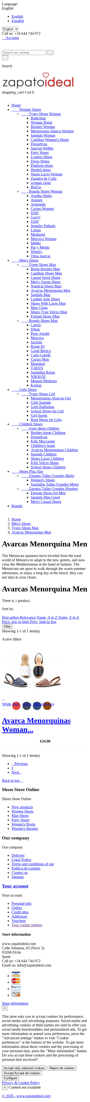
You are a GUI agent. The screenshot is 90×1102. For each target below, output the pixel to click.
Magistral (38, 364)
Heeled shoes (41, 170)
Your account (15, 885)
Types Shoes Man (38, 265)
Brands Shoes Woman (41, 191)
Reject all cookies (62, 1068)
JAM (34, 221)
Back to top (12, 780)
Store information (15, 1003)
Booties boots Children (48, 433)
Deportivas (39, 144)
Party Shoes (40, 153)
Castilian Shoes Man (46, 273)
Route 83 (38, 346)
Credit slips (20, 912)
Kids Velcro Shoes (45, 463)
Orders (17, 908)
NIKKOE (38, 377)
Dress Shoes (40, 161)
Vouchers (19, 921)
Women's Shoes (43, 480)
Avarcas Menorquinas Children (54, 450)
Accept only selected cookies (24, 1068)
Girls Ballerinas (42, 407)
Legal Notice (21, 860)
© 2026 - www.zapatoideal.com (26, 1096)
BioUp (36, 187)
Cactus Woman (42, 209)
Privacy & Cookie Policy (21, 1083)
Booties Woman (43, 127)
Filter (7, 626)
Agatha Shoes (41, 196)
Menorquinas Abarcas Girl (51, 398)
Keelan (36, 385)
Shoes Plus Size (27, 471)
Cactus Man (40, 359)
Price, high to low (43, 622)
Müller (36, 243)
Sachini (36, 342)
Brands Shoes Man (39, 321)
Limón (36, 230)
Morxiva (37, 338)
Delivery (18, 855)
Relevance (28, 617)
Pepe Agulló (40, 334)
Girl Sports (39, 415)
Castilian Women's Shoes (50, 140)
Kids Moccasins (43, 441)
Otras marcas (40, 256)
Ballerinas (38, 118)
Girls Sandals (41, 402)
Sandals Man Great (45, 497)
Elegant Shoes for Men (48, 493)
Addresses (19, 916)
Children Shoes (27, 424)
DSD (35, 213)
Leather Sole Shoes (45, 299)
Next (17, 772)
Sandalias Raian (43, 372)
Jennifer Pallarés (43, 226)
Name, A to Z (47, 617)
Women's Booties (25, 828)
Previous (20, 764)
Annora (36, 200)
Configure (10, 1078)
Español (18, 21)
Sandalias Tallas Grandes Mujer (55, 484)
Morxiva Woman (43, 239)
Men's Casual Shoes (46, 502)
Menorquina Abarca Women (52, 131)
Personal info (21, 903)
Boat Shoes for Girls (46, 420)
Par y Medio (40, 247)
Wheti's (36, 252)
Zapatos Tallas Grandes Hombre (49, 489)
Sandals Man (40, 295)
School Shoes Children (48, 467)
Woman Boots (41, 122)
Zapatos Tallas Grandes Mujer (47, 476)
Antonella (38, 204)
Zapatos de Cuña (43, 178)
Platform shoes (42, 165)
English (17, 16)
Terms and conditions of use (33, 864)
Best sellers (11, 617)
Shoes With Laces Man (48, 303)
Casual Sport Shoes (45, 278)
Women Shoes (26, 109)
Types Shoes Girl (38, 394)
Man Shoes (20, 816)
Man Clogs (39, 308)
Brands (17, 506)
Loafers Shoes (41, 157)
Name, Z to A (68, 617)
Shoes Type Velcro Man (49, 312)
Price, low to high (16, 622)
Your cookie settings (27, 925)
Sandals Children (44, 454)
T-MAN (37, 368)
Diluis (35, 329)
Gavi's (35, 217)
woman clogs (41, 183)
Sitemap (18, 877)
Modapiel (38, 234)
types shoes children (40, 428)
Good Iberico (41, 351)
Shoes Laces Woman (46, 174)
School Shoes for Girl (47, 411)
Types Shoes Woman (41, 114)
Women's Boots (23, 824)
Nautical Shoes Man (46, 286)
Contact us (20, 873)
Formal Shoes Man (45, 316)
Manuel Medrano (44, 381)
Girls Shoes (24, 390)
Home (16, 105)
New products (22, 807)
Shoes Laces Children (47, 458)
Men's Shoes (25, 260)
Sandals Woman (43, 135)
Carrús (36, 325)
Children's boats (43, 446)
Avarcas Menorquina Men (50, 290)
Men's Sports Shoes (45, 282)
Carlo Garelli (40, 355)
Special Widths (42, 148)
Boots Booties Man (45, 269)
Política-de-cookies (26, 868)
